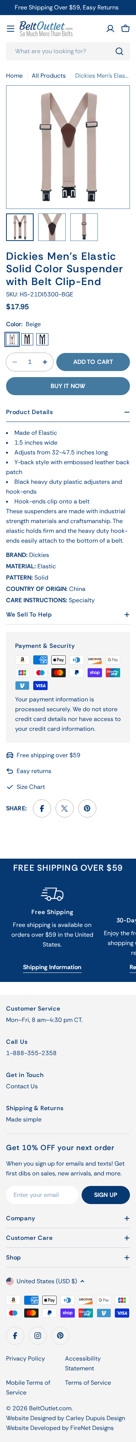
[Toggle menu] (10, 28)
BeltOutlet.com (50, 1408)
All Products (49, 76)
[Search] (119, 51)
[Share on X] (65, 808)
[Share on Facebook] (42, 808)
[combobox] (68, 51)
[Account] (110, 28)
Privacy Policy (25, 1358)
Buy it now (68, 386)
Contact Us (22, 1086)
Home (14, 76)
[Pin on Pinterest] (87, 808)
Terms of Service (88, 1383)
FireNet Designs (92, 1428)
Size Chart (31, 787)
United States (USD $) (47, 1281)
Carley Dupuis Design (95, 1418)
